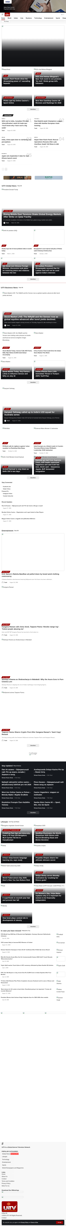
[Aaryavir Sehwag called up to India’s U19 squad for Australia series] (33, 405)
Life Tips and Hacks (14, 821)
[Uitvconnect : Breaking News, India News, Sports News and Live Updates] (7, 14)
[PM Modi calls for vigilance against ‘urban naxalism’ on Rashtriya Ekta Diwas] (17, 434)
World (3, 118)
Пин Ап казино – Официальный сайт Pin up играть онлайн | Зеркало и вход (15, 772)
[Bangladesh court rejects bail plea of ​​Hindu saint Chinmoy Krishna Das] (49, 237)
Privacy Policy (24, 1222)
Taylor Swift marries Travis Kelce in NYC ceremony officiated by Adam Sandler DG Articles (27, 965)
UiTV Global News (9, 186)
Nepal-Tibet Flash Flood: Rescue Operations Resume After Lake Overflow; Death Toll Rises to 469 (46, 142)
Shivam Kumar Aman (7, 777)
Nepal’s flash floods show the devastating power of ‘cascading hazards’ (16, 81)
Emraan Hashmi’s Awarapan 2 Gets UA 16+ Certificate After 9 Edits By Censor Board (25, 949)
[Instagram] (11, 1213)
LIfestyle (4, 822)
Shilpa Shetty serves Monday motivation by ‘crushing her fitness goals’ (47, 878)
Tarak (7, 63)
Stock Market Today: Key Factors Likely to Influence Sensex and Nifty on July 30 (16, 374)
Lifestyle (6, 830)
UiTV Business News (9, 288)
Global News (8, 211)
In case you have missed (11, 931)
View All (19, 185)
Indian (38, 73)
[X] (9, 1213)
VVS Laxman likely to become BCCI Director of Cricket (16, 942)
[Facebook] (8, 1213)
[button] (59, 1222)
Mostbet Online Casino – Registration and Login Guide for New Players (22, 512)
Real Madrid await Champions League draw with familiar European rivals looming (48, 123)
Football (36, 118)
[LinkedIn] (12, 1213)
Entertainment (7, 531)
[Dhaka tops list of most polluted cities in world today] (17, 237)
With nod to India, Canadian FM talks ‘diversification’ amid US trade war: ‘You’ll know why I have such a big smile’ (23, 21)
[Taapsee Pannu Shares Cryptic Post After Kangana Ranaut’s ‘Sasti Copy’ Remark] (33, 710)
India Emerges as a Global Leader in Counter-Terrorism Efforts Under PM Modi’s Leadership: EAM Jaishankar (48, 448)
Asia (5, 75)
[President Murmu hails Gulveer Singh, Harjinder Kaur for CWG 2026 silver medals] (61, 999)
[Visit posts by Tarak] (5, 63)
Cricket (7, 47)
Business (4, 153)
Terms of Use (34, 1222)
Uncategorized (8, 97)
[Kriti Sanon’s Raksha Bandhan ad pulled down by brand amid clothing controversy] (33, 552)
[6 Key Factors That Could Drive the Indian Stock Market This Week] (48, 339)
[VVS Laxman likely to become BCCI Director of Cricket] (61, 944)
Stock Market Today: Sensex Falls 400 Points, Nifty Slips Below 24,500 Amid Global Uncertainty (17, 352)
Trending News (15, 830)
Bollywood (6, 571)
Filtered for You (26, 930)
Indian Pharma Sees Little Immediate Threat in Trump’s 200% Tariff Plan (47, 374)
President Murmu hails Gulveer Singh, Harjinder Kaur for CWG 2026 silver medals (24, 997)
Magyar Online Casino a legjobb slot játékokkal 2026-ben (18, 518)
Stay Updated (7, 766)
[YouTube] (10, 1213)
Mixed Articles (17, 765)
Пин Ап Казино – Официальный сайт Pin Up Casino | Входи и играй (22, 505)
